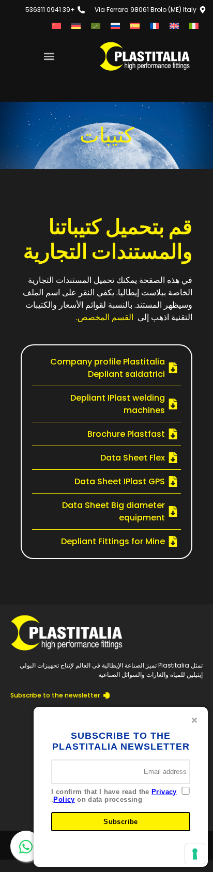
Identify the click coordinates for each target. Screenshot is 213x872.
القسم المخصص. (104, 317)
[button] (48, 56)
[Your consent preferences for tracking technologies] (195, 854)
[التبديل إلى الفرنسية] (154, 26)
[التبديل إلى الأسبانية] (135, 26)
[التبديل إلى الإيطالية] (194, 26)
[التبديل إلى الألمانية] (76, 26)
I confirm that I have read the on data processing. (114, 796)
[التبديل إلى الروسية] (115, 26)
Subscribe (120, 822)
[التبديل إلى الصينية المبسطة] (56, 26)
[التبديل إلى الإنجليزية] (174, 26)
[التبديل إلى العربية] (95, 26)
